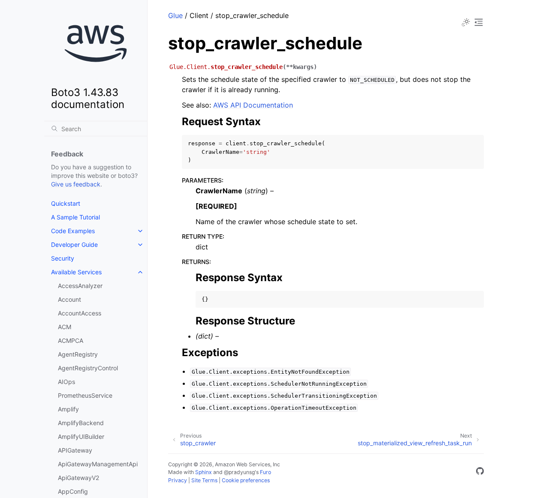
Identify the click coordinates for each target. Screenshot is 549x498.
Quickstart (65, 203)
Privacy (177, 480)
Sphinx (203, 472)
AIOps (66, 381)
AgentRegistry (78, 354)
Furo (265, 472)
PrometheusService (85, 395)
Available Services (76, 272)
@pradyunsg (239, 472)
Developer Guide (74, 244)
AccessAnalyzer (80, 285)
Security (62, 258)
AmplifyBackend (81, 422)
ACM (64, 326)
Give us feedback (75, 184)
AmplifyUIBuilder (81, 436)
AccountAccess (79, 313)
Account (69, 299)
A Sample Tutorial (75, 217)
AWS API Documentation (253, 105)
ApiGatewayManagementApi (98, 464)
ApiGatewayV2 (78, 477)
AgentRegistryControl (88, 368)
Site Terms (204, 480)
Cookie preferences (246, 480)
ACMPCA (70, 340)
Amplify (68, 409)
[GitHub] (480, 472)
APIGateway (75, 450)
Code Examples (73, 230)
